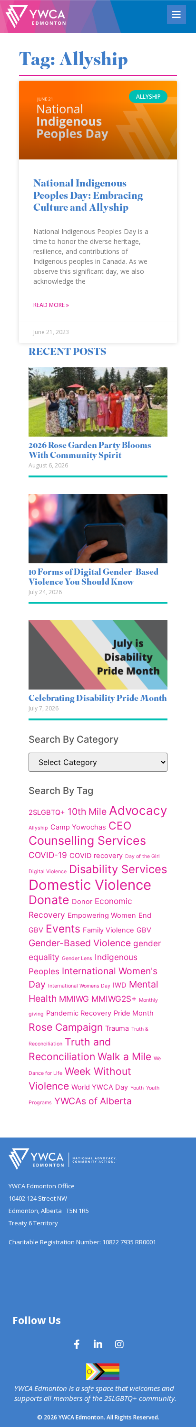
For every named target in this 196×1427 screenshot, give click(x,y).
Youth (137, 1088)
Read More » (51, 305)
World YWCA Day (99, 1087)
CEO (119, 825)
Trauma (117, 1028)
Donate (49, 900)
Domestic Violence (90, 885)
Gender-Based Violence (80, 943)
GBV (144, 930)
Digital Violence (48, 871)
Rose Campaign (66, 1027)
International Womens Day (79, 986)
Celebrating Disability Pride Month (98, 699)
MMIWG (74, 999)
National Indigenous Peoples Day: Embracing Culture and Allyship (88, 196)
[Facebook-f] (76, 1344)
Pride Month (134, 1013)
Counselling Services (87, 840)
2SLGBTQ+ (47, 812)
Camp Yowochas (78, 827)
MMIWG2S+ (114, 999)
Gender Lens (77, 958)
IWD (120, 985)
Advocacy (138, 810)
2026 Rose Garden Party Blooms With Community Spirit (90, 451)
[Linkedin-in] (98, 1344)
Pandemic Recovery (78, 1013)
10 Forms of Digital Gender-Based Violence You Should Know (93, 578)
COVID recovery (96, 855)
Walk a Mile (124, 1056)
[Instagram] (119, 1344)
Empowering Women (102, 915)
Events (63, 928)
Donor (82, 901)
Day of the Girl (142, 856)
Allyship (38, 828)
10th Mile (87, 811)
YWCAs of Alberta (93, 1101)
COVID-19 (48, 855)
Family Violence (108, 930)
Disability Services (118, 869)
